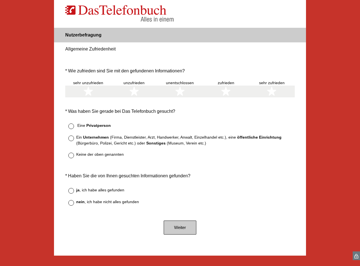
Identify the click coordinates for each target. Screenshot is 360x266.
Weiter (180, 227)
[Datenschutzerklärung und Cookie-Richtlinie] (356, 256)
